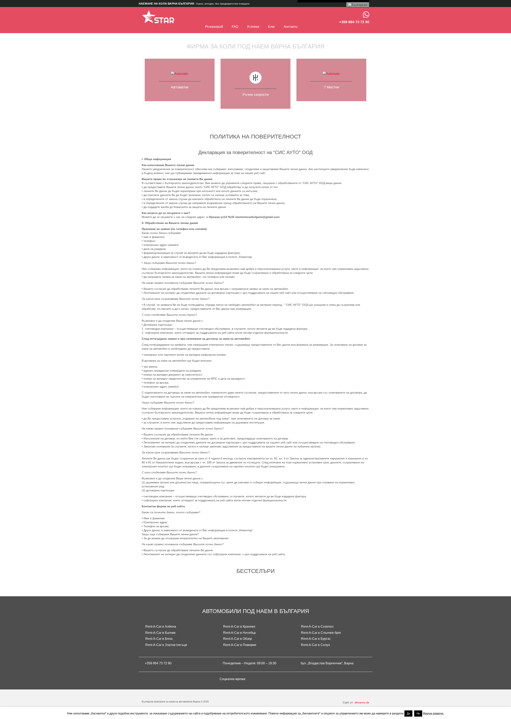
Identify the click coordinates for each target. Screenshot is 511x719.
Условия (253, 26)
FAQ (235, 26)
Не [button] (418, 713)
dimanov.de (362, 702)
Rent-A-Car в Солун (315, 645)
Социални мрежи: (233, 679)
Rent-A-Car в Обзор (237, 638)
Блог (271, 26)
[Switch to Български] (357, 5)
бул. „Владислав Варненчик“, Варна (327, 663)
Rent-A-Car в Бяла (158, 638)
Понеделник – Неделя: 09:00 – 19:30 (249, 663)
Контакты (291, 26)
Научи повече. (433, 713)
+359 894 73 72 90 (158, 663)
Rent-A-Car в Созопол (317, 626)
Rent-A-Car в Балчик (160, 632)
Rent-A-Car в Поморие (239, 645)
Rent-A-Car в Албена (160, 626)
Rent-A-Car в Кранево (239, 626)
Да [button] (408, 713)
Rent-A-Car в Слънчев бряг (321, 632)
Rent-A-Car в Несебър (239, 632)
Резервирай (214, 26)
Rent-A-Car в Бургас (316, 638)
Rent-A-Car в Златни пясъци (166, 645)
